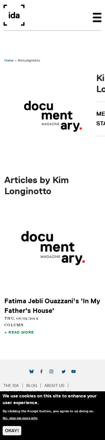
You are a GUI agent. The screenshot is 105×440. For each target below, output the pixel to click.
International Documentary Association (14, 15)
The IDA (11, 385)
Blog (31, 385)
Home (8, 60)
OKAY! (12, 430)
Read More (21, 332)
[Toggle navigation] (97, 15)
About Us (54, 385)
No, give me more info (20, 418)
